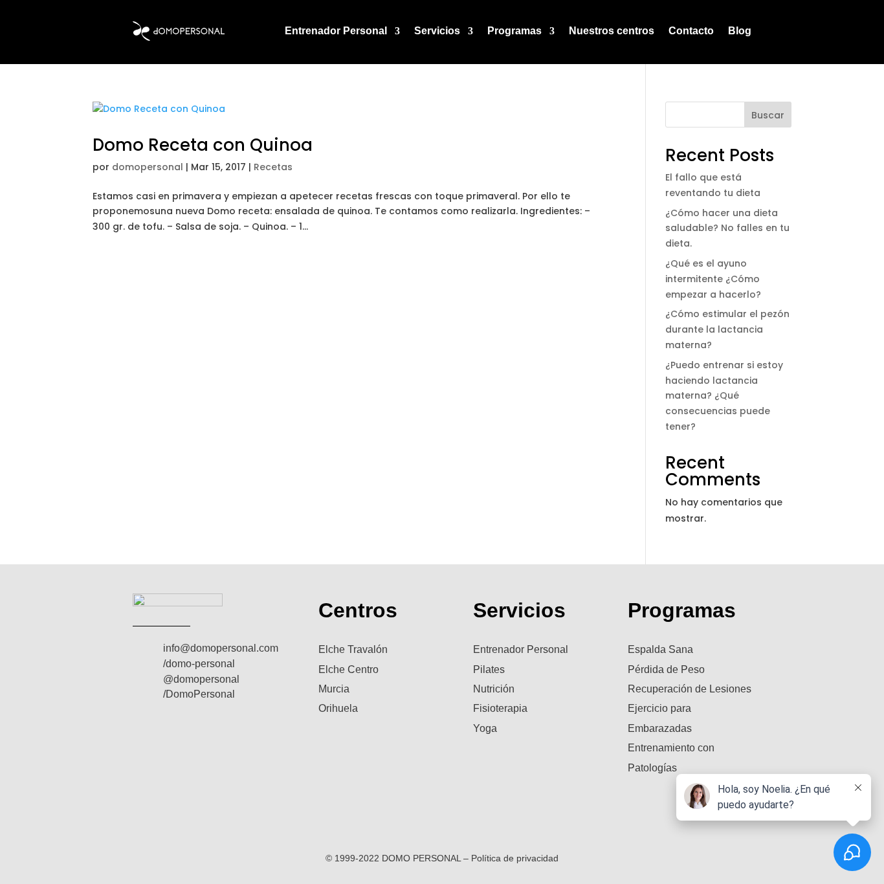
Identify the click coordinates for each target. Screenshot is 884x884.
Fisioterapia (500, 708)
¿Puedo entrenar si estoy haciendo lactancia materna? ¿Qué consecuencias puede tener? (724, 396)
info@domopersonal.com (220, 648)
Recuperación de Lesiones (689, 688)
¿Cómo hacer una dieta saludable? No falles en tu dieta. (727, 228)
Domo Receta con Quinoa (203, 145)
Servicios (437, 30)
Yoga (485, 728)
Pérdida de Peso (666, 669)
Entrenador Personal (336, 30)
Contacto (691, 30)
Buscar (767, 115)
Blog (739, 30)
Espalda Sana (660, 649)
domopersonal (147, 166)
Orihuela (338, 708)
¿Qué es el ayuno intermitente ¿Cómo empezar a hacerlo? (713, 279)
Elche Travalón (353, 649)
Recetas (273, 166)
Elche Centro (348, 669)
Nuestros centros (611, 30)
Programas (514, 30)
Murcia (333, 688)
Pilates (489, 669)
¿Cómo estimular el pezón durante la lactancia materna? (727, 329)
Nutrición (493, 688)
